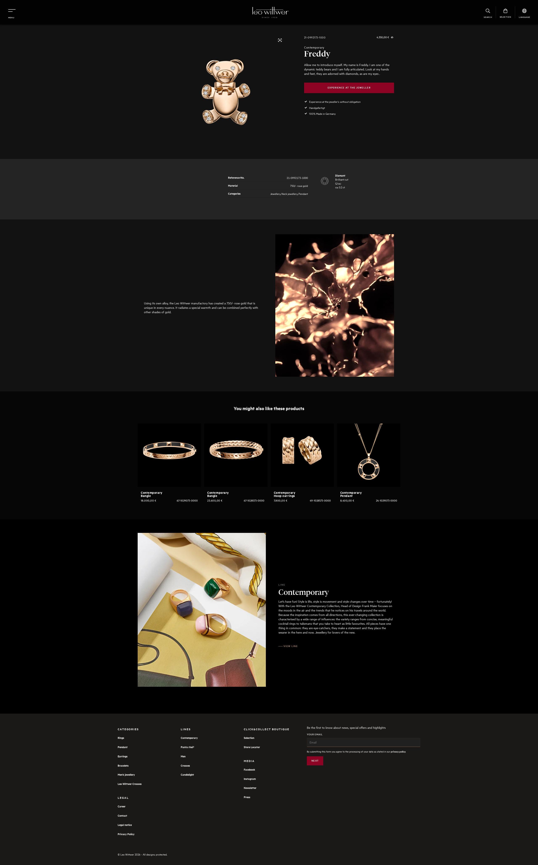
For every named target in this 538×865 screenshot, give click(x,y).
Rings (121, 738)
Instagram (250, 779)
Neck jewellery (289, 193)
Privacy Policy (126, 834)
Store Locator (252, 747)
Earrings (123, 756)
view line (291, 646)
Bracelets (123, 765)
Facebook (249, 769)
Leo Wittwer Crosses (130, 784)
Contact (122, 815)
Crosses (185, 765)
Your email (315, 734)
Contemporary (314, 47)
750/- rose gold (299, 186)
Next (315, 760)
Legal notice (125, 825)
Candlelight (187, 775)
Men (183, 756)
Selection (249, 738)
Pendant (303, 193)
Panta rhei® (187, 747)
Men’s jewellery (126, 775)
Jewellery (275, 193)
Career (121, 806)
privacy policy (398, 751)
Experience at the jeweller (349, 87)
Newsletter (250, 788)
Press (247, 797)
